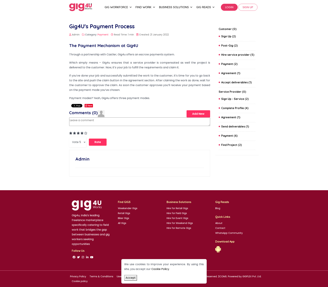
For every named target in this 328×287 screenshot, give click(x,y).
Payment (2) (229, 64)
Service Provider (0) (232, 91)
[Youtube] (92, 257)
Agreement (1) (230, 73)
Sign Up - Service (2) (235, 99)
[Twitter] (78, 257)
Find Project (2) (231, 145)
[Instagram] (83, 257)
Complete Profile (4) (234, 108)
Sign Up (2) (228, 36)
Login (229, 7)
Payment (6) (229, 135)
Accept (131, 278)
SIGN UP (248, 7)
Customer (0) (227, 29)
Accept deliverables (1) (236, 82)
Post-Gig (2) (229, 45)
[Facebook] (74, 257)
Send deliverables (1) (235, 126)
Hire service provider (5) (237, 54)
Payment (103, 34)
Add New (198, 114)
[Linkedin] (87, 257)
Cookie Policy (160, 269)
